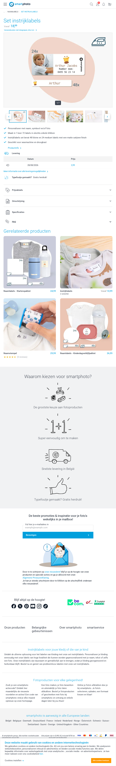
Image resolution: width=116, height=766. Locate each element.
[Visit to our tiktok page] (46, 606)
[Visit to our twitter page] (20, 606)
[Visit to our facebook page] (14, 606)
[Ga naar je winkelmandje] (110, 4)
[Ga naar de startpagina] (19, 4)
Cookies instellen (13, 760)
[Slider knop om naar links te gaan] (8, 116)
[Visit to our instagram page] (39, 606)
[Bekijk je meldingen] (104, 4)
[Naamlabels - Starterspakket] (30, 262)
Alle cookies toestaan (101, 760)
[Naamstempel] (30, 324)
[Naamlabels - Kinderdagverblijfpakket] (86, 324)
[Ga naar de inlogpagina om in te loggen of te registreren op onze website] (98, 4)
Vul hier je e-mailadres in (37, 524)
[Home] (4, 12)
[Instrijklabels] (86, 262)
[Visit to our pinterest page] (26, 606)
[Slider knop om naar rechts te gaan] (107, 116)
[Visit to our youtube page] (33, 606)
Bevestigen (31, 535)
